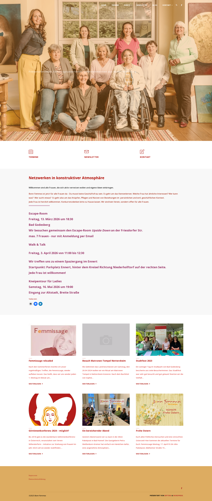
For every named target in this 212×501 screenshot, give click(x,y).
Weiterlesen (36, 384)
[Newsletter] (86, 153)
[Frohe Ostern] (159, 409)
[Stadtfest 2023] (159, 339)
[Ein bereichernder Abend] (106, 409)
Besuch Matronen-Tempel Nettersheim (104, 360)
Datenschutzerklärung (37, 479)
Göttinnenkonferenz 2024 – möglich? (49, 430)
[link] (176, 5)
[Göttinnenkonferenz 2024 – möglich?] (52, 409)
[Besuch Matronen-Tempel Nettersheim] (106, 339)
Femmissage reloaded (41, 360)
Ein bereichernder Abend (95, 430)
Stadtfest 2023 (144, 360)
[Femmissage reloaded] (52, 339)
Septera (167, 495)
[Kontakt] (142, 153)
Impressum (33, 475)
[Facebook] (181, 5)
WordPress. (178, 495)
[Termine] (31, 153)
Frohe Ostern (143, 430)
